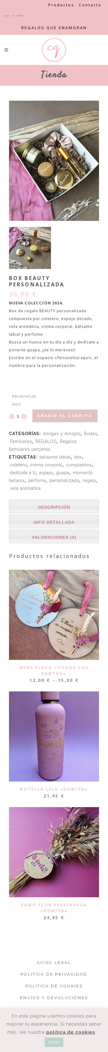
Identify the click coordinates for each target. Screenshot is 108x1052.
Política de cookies (54, 986)
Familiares (21, 441)
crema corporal (46, 464)
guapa (62, 472)
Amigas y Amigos (61, 433)
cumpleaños (79, 464)
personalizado (64, 480)
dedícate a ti (23, 472)
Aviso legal (54, 962)
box (78, 457)
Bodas (90, 433)
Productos (61, 5)
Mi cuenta (14, 15)
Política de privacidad (54, 974)
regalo (89, 480)
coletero (18, 464)
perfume (37, 480)
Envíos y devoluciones (54, 998)
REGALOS (45, 441)
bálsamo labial (55, 457)
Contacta (90, 5)
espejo (46, 472)
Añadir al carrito (65, 415)
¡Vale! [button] (54, 1042)
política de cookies (70, 1032)
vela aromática (25, 488)
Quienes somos (24, 5)
